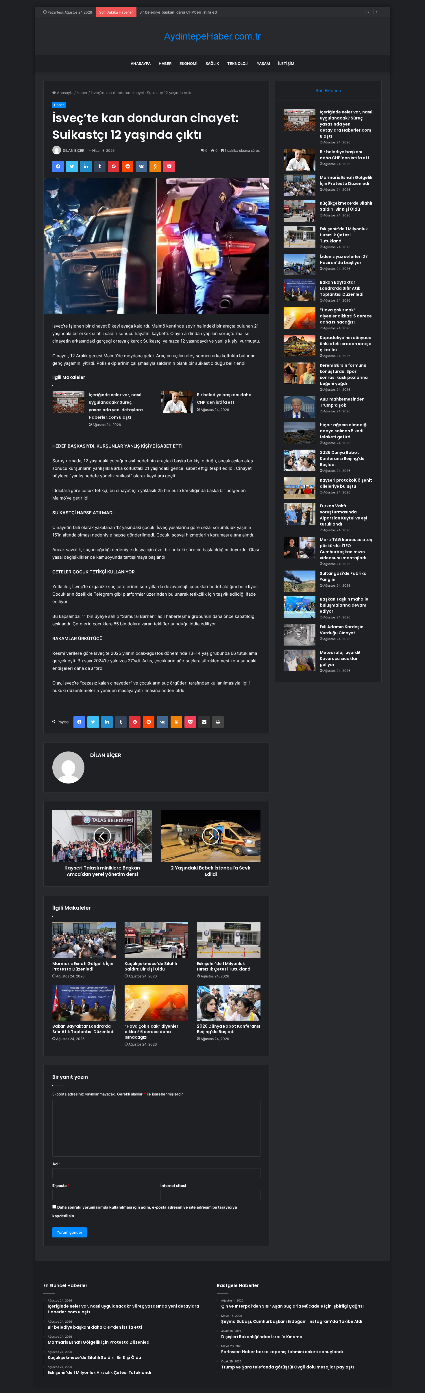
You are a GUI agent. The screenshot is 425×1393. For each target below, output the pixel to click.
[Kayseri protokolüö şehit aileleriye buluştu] (299, 488)
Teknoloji (238, 63)
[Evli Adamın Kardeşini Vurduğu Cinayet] (299, 635)
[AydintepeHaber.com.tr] (212, 36)
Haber (165, 63)
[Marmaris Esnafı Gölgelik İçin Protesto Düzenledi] (84, 940)
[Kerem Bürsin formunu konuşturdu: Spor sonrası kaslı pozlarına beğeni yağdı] (299, 373)
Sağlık (212, 63)
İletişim (286, 63)
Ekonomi (188, 63)
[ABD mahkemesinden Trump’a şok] (299, 407)
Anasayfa (141, 63)
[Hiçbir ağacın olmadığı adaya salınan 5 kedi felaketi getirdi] (299, 433)
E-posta (61, 1185)
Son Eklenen (328, 90)
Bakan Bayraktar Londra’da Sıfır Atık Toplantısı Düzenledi (83, 1029)
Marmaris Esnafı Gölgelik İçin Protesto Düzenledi (183, 12)
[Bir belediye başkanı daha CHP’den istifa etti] (177, 402)
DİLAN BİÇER (73, 150)
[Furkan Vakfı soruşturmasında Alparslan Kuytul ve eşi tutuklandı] (299, 514)
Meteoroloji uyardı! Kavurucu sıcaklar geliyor (340, 658)
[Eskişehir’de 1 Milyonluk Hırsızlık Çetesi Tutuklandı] (228, 940)
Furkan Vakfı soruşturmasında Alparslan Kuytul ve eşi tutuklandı (343, 515)
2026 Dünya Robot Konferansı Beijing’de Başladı (228, 1029)
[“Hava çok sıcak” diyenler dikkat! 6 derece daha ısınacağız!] (156, 1003)
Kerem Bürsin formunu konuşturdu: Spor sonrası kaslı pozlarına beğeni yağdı (344, 374)
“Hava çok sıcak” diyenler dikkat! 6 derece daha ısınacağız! (151, 1031)
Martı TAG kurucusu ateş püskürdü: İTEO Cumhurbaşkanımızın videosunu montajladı (346, 549)
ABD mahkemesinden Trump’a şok (342, 402)
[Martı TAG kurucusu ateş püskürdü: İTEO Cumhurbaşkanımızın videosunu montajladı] (299, 547)
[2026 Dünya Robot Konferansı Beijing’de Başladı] (228, 1003)
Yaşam (263, 63)
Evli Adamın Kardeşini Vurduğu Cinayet (342, 630)
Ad (56, 1164)
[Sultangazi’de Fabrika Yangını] (299, 581)
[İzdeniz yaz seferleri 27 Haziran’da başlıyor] (299, 264)
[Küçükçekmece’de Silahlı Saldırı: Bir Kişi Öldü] (156, 940)
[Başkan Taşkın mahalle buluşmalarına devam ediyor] (299, 607)
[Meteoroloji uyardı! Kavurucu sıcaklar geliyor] (299, 660)
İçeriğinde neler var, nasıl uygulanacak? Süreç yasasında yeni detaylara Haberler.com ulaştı (346, 124)
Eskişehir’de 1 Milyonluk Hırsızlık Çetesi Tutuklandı (224, 966)
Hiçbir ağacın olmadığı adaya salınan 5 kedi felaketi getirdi (343, 431)
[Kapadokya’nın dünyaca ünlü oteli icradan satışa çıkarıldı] (299, 345)
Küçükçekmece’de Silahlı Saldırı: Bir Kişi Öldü (151, 966)
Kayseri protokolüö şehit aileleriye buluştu (346, 483)
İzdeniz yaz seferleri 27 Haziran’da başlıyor (344, 259)
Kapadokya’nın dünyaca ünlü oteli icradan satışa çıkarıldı (346, 344)
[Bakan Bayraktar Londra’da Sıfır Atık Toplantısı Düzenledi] (84, 1003)
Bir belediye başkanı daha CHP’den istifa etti (345, 155)
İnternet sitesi (173, 1185)
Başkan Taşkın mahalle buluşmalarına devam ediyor (344, 605)
